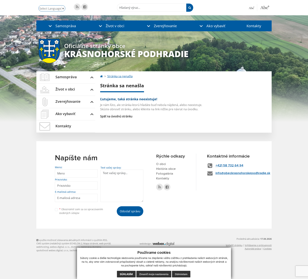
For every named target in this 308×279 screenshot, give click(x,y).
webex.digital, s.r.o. (60, 246)
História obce (166, 169)
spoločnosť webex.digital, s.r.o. (52, 250)
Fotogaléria (164, 173)
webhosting (42, 246)
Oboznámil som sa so (81, 211)
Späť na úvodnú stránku (116, 116)
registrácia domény (91, 246)
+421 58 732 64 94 (229, 165)
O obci (161, 164)
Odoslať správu (130, 211)
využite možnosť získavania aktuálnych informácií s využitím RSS (72, 240)
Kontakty (254, 25)
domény (75, 246)
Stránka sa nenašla (120, 76)
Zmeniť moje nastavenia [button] (153, 274)
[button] (61, 25)
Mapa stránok (90, 243)
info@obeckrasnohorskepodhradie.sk (242, 173)
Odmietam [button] (181, 274)
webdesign (145, 243)
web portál (105, 243)
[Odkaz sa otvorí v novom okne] (77, 7)
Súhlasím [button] (126, 274)
